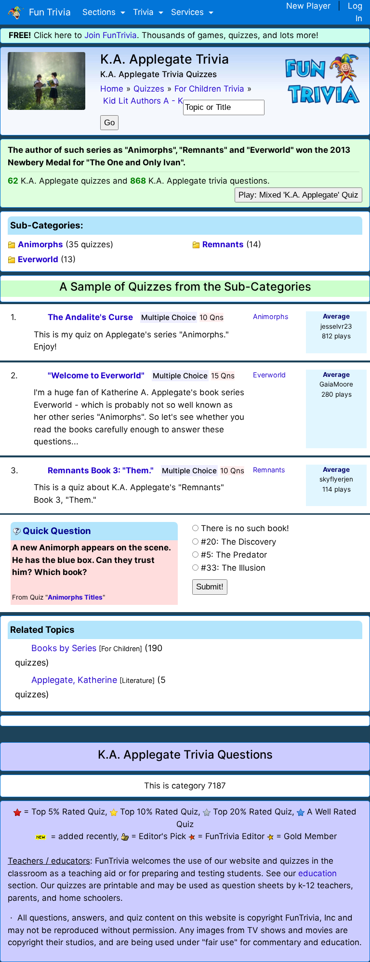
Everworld (38, 259)
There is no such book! (245, 528)
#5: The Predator (234, 555)
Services (188, 12)
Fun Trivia (47, 12)
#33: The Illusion (233, 568)
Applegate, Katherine (74, 680)
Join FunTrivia (110, 35)
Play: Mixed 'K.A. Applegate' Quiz (298, 195)
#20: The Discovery (238, 542)
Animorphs (40, 244)
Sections (100, 12)
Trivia (144, 12)
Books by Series (63, 648)
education (317, 873)
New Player (308, 6)
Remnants (223, 244)
